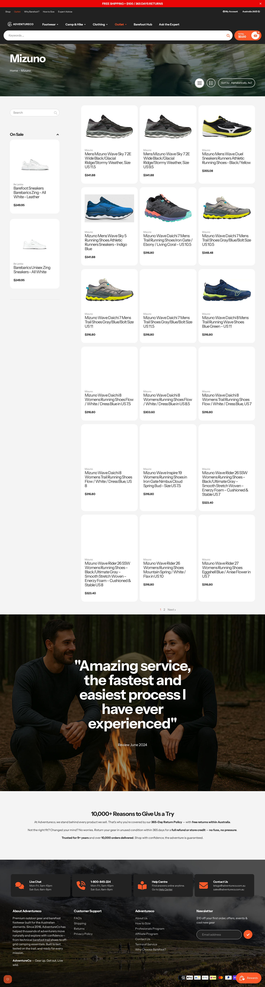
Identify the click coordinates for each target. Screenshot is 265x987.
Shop (7, 11)
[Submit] (248, 934)
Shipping (80, 923)
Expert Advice (65, 11)
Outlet (17, 11)
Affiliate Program (146, 934)
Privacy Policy (83, 934)
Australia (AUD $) (251, 11)
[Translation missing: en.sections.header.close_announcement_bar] (260, 3)
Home (14, 70)
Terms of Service (146, 944)
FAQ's (78, 918)
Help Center (166, 889)
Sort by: (225, 82)
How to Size (48, 11)
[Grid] (199, 82)
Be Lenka (18, 184)
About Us (141, 918)
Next (171, 609)
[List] (211, 82)
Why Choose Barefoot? (150, 949)
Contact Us (142, 939)
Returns (79, 928)
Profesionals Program (149, 928)
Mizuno (26, 70)
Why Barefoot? (31, 11)
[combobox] (34, 112)
